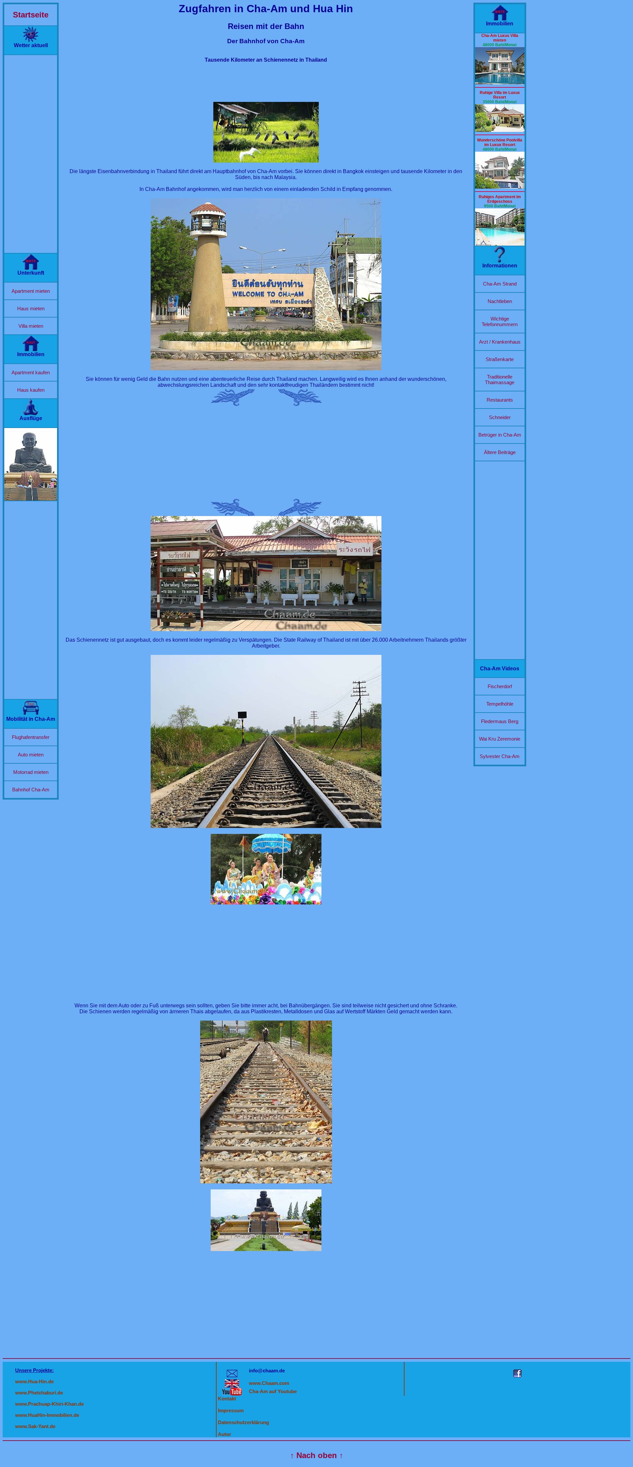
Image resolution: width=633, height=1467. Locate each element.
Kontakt (227, 1398)
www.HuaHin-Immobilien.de (47, 1415)
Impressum (231, 1410)
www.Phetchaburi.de (39, 1392)
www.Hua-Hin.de (34, 1381)
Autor (224, 1434)
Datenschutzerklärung (243, 1422)
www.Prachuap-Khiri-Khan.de (49, 1404)
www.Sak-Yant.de (35, 1426)
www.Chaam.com (269, 1383)
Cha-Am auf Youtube (273, 1391)
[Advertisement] (30, 154)
